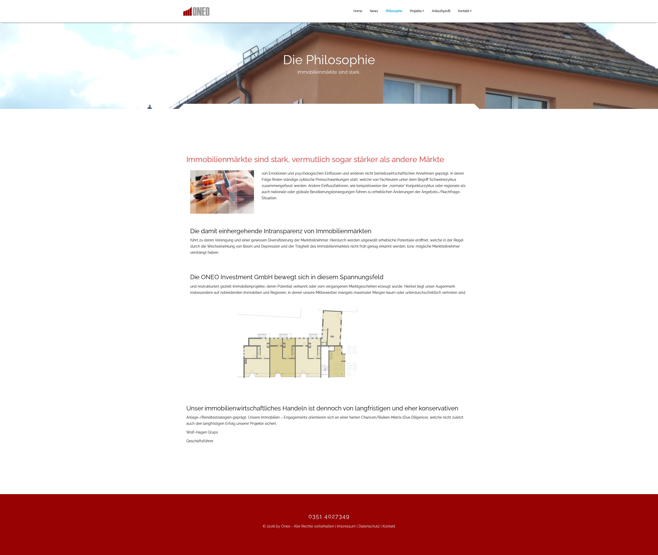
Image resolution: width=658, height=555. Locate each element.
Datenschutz (369, 526)
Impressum (346, 526)
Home (357, 11)
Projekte (416, 11)
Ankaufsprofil (441, 11)
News (374, 11)
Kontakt (464, 11)
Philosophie (394, 11)
